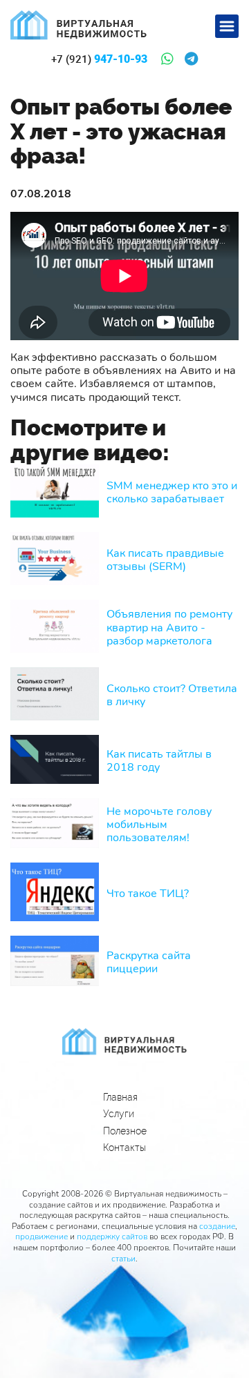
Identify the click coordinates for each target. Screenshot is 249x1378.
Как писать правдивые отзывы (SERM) (165, 560)
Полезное (125, 1130)
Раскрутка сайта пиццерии (149, 962)
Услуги (118, 1113)
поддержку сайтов (112, 1236)
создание (217, 1226)
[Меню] (227, 26)
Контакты (124, 1147)
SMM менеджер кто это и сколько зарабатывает (172, 493)
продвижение (41, 1236)
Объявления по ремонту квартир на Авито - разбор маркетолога (169, 628)
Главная (120, 1097)
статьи (123, 1258)
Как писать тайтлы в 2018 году (159, 761)
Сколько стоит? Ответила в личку (172, 695)
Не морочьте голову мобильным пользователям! (159, 825)
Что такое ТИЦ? (148, 893)
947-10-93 (99, 59)
